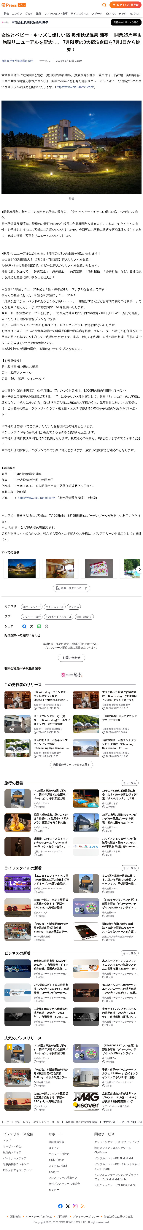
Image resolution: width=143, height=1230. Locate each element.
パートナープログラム (39, 1216)
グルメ (29, 13)
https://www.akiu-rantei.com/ (75, 87)
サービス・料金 (12, 1146)
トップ (5, 1122)
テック (123, 13)
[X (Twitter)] (32, 626)
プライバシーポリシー (86, 1216)
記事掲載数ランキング (16, 1164)
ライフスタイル (80, 13)
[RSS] (82, 1206)
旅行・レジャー (32, 606)
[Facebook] (24, 626)
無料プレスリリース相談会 (64, 1183)
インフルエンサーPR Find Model (113, 1158)
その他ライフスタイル (59, 616)
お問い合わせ (71, 657)
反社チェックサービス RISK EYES (114, 1185)
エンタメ (17, 13)
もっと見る (129, 782)
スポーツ (97, 13)
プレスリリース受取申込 (63, 1177)
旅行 (38, 13)
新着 (6, 13)
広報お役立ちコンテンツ (17, 1170)
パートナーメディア (14, 1158)
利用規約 (62, 1216)
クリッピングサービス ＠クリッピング (116, 1141)
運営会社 (15, 1216)
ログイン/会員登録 (128, 4)
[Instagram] (75, 1206)
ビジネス (110, 13)
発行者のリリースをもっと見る (71, 764)
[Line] (39, 626)
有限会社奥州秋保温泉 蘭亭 (17, 60)
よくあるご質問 (58, 1165)
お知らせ (54, 1171)
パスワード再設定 (59, 1153)
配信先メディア (12, 1152)
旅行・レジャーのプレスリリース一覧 (37, 1122)
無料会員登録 (56, 1141)
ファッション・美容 (56, 13)
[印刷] (46, 626)
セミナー (54, 1189)
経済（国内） (84, 616)
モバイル (135, 13)
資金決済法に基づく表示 (118, 1216)
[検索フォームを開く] (104, 5)
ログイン (54, 1147)
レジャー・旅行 (32, 616)
